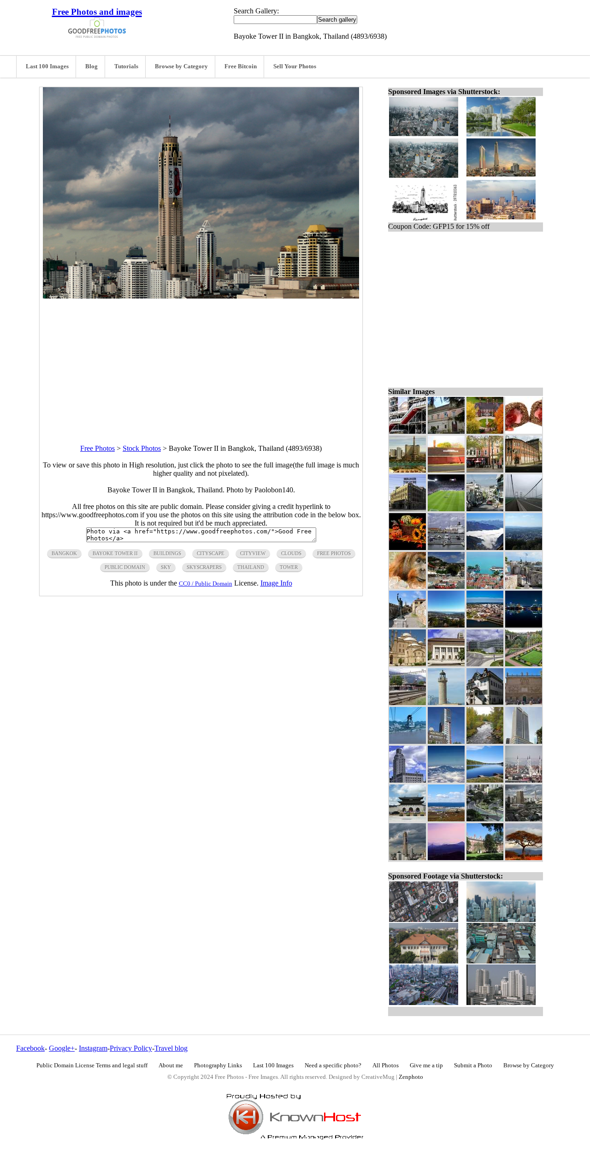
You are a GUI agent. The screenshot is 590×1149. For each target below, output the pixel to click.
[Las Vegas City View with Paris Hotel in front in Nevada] (407, 470)
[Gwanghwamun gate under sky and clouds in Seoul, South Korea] (407, 819)
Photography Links (218, 1065)
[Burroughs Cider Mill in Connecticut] (446, 470)
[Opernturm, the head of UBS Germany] (523, 741)
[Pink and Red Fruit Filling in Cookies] (523, 431)
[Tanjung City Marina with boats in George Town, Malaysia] (446, 547)
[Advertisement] (201, 363)
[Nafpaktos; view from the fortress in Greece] (484, 586)
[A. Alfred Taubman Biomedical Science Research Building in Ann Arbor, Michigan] (484, 664)
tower (289, 567)
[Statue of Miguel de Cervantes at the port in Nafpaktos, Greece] (407, 625)
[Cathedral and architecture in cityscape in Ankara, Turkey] (523, 780)
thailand (250, 567)
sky (166, 567)
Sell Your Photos (294, 66)
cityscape (210, 553)
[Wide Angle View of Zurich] (446, 625)
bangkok (64, 553)
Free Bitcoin (240, 66)
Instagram (93, 1048)
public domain (125, 567)
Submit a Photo (473, 1065)
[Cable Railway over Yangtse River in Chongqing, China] (407, 741)
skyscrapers (204, 567)
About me (171, 1065)
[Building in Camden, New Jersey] (407, 780)
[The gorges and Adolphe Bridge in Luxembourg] (523, 664)
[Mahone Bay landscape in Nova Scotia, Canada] (484, 780)
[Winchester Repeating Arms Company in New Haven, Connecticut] (523, 470)
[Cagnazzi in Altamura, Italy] (446, 431)
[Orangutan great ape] (407, 586)
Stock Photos (142, 448)
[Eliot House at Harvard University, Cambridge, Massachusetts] (484, 858)
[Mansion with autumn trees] (484, 431)
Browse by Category (181, 66)
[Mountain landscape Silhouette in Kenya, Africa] (446, 858)
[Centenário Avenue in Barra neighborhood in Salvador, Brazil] (484, 819)
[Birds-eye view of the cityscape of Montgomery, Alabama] (484, 625)
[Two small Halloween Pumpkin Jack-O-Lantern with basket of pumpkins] (407, 547)
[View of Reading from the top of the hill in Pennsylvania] (523, 547)
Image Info (276, 583)
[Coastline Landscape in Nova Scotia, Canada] (446, 819)
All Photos (385, 1065)
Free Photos (97, 448)
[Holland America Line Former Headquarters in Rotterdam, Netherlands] (446, 741)
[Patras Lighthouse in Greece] (446, 702)
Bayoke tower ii (115, 553)
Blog (91, 66)
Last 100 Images (47, 66)
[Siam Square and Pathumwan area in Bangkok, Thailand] (523, 819)
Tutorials (126, 66)
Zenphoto (411, 1077)
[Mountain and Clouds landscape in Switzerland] (484, 547)
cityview (253, 553)
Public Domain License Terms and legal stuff (92, 1065)
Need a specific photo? (333, 1065)
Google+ (62, 1048)
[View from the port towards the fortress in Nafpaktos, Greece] (446, 586)
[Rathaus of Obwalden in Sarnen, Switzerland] (484, 702)
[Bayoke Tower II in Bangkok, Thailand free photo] (201, 296)
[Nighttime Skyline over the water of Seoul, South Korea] (523, 625)
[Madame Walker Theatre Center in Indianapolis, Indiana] (407, 509)
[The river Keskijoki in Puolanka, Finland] (484, 741)
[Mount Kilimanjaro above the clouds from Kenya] (446, 780)
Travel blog (171, 1048)
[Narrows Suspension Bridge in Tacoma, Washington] (523, 509)
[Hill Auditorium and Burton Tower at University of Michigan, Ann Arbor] (446, 664)
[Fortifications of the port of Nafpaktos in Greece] (523, 586)
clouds (291, 553)
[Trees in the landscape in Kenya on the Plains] (523, 858)
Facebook (30, 1048)
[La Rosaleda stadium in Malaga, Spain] (446, 509)
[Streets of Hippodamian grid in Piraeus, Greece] (484, 509)
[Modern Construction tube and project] (407, 431)
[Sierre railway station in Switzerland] (407, 702)
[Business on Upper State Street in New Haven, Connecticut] (484, 470)
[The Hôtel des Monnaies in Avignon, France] (523, 702)
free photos (334, 553)
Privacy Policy (131, 1048)
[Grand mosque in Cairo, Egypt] (407, 664)
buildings (167, 553)
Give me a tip (426, 1065)
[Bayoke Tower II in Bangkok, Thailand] (407, 858)
